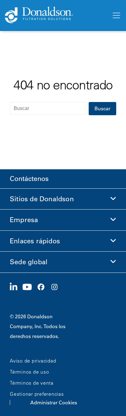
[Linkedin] (16, 287)
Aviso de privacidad (33, 361)
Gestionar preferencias (37, 394)
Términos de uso (29, 372)
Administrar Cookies (53, 402)
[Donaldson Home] (55, 15)
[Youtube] (29, 287)
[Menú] (115, 15)
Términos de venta (32, 383)
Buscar (102, 108)
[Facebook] (43, 287)
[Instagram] (57, 287)
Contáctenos (29, 179)
